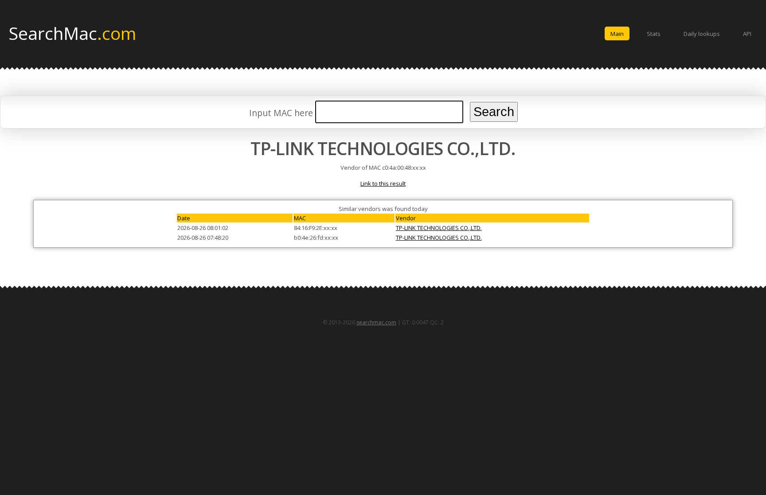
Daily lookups (702, 34)
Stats (653, 34)
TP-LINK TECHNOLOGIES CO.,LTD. (439, 228)
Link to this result (383, 183)
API (747, 34)
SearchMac (72, 32)
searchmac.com (376, 322)
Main (617, 34)
